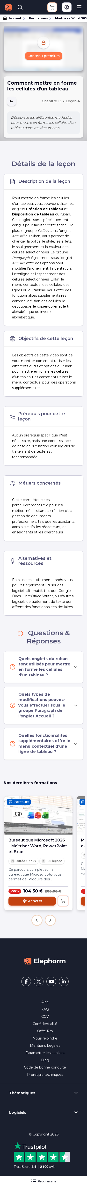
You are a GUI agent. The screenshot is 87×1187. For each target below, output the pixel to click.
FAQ (45, 1009)
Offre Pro (45, 1031)
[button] (37, 920)
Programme (47, 1181)
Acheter (35, 901)
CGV (45, 1016)
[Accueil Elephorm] (44, 961)
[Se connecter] (67, 7)
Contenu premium (44, 56)
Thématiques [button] (22, 1093)
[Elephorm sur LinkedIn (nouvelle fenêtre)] (64, 981)
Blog (45, 1060)
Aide (45, 1002)
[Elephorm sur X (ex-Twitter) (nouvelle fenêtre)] (39, 981)
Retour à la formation (11, 101)
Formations (38, 18)
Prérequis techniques (45, 1074)
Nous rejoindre (45, 1038)
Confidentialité (45, 1024)
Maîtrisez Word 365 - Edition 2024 (69, 18)
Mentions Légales (45, 1045)
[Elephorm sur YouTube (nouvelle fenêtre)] (51, 981)
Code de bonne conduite (45, 1067)
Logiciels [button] (17, 1112)
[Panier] (52, 7)
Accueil (15, 18)
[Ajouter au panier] (63, 901)
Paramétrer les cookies (45, 1053)
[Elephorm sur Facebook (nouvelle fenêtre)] (26, 981)
